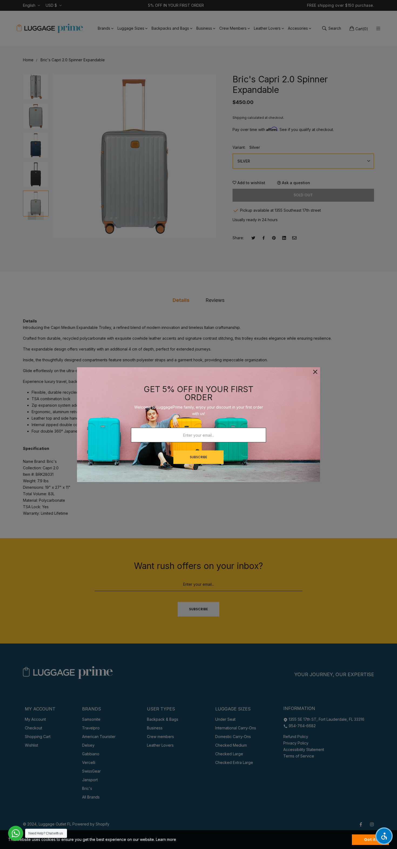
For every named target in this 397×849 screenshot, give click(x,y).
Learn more (166, 839)
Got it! (370, 839)
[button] (384, 836)
